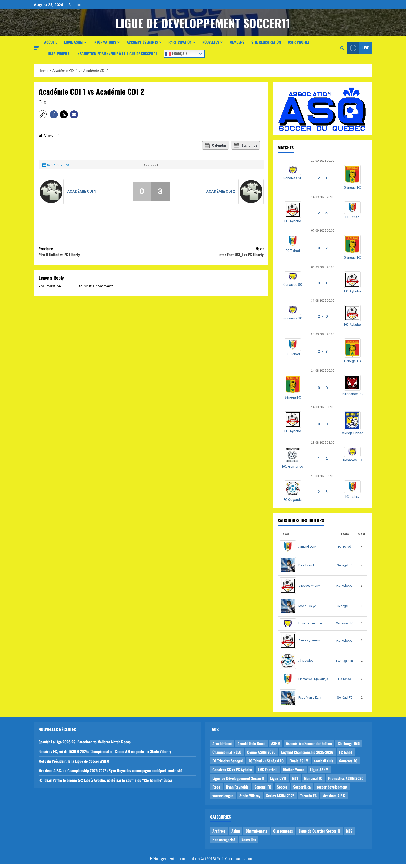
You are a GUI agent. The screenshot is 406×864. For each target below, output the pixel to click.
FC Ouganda (293, 500)
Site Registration (266, 42)
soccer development (331, 787)
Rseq (216, 787)
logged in (70, 286)
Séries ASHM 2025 (280, 795)
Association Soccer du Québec (309, 743)
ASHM (275, 743)
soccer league (223, 795)
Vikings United (352, 433)
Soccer (282, 787)
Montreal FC (313, 778)
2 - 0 (323, 316)
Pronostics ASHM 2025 (345, 778)
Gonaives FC (348, 761)
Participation (180, 42)
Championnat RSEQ (226, 752)
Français (179, 53)
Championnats (256, 831)
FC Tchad (352, 217)
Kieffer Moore (293, 769)
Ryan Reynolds (237, 787)
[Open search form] (342, 47)
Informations (104, 42)
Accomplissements (142, 42)
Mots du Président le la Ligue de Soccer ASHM (74, 761)
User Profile (298, 42)
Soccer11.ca (302, 787)
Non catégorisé (223, 839)
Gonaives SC (292, 178)
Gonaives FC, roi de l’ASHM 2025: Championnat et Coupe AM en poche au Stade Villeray (105, 751)
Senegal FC (262, 787)
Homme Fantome (310, 623)
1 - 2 (323, 458)
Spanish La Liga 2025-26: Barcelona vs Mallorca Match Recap (85, 742)
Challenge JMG (349, 743)
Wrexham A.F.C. (334, 795)
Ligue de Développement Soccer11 (238, 778)
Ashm (235, 831)
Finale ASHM (298, 761)
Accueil (50, 42)
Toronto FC (308, 795)
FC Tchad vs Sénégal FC (266, 761)
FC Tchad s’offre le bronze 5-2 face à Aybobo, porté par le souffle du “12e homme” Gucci (105, 780)
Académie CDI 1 (81, 191)
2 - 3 (323, 351)
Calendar (219, 145)
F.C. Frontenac (292, 466)
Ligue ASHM (73, 42)
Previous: (59, 252)
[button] (36, 48)
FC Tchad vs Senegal (227, 761)
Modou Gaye (307, 606)
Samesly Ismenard (311, 640)
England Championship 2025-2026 (307, 752)
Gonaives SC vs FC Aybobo (232, 769)
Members (237, 42)
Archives (219, 831)
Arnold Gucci (222, 743)
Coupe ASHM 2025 (261, 752)
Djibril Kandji (306, 565)
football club (323, 761)
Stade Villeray (249, 795)
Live (365, 48)
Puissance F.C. (352, 394)
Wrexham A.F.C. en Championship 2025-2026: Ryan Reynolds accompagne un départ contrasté (110, 770)
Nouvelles (210, 42)
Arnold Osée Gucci (251, 743)
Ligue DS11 (278, 778)
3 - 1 (323, 283)
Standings (249, 145)
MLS (295, 778)
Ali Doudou (305, 660)
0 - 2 (323, 248)
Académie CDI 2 (220, 191)
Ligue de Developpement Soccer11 (203, 22)
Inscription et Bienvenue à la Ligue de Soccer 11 (116, 53)
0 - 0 (323, 388)
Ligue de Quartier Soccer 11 (319, 831)
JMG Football (267, 769)
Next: (241, 252)
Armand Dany (307, 546)
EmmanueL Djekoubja (313, 679)
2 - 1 (323, 178)
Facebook (77, 4)
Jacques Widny (309, 585)
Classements (283, 831)
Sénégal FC (352, 187)
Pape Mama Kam (309, 697)
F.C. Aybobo (292, 221)
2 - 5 (323, 213)
